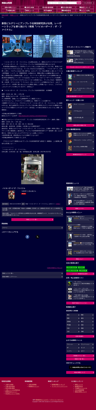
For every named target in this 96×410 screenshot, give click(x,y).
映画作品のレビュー (11, 392)
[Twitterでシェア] (37, 237)
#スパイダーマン (71, 267)
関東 (82, 315)
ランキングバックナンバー (60, 386)
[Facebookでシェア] (27, 237)
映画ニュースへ (79, 208)
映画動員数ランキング (58, 384)
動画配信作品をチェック (79, 154)
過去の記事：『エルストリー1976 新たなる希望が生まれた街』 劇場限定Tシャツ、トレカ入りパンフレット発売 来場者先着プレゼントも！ (31, 214)
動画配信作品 (67, 10)
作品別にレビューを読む (12, 393)
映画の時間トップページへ (9, 276)
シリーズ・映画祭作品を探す (80, 273)
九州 (68, 331)
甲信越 (69, 325)
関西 (68, 318)
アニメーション (85, 344)
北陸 (82, 325)
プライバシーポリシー (56, 399)
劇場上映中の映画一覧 (80, 125)
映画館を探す (11, 10)
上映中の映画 (30, 7)
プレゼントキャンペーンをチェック (79, 67)
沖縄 (82, 331)
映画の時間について (79, 372)
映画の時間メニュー (11, 7)
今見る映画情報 (79, 390)
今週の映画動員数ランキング (74, 96)
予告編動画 (48, 10)
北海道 (69, 321)
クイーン (4, 227)
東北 (82, 321)
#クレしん (81, 267)
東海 (82, 318)
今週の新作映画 (48, 7)
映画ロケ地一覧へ (80, 359)
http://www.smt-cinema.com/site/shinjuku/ (33, 116)
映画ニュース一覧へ (31, 219)
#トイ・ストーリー (72, 270)
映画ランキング (85, 7)
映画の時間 (5, 15)
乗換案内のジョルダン (42, 399)
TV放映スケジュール (81, 388)
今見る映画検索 (87, 3)
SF (68, 347)
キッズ (83, 347)
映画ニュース (30, 10)
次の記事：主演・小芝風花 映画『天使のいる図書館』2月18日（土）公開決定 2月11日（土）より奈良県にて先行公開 (32, 209)
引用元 (58, 204)
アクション (70, 344)
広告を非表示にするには (54, 268)
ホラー (83, 351)
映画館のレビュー (34, 386)
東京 (68, 315)
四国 (82, 328)
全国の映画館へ (79, 336)
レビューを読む (85, 10)
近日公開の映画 (67, 7)
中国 (68, 328)
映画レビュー (79, 259)
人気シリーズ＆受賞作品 (12, 390)
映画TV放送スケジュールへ (79, 303)
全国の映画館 (32, 384)
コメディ (69, 351)
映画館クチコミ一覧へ (80, 355)
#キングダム (82, 270)
